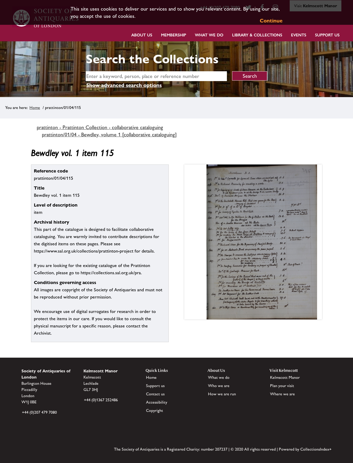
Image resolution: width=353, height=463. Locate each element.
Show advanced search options (124, 85)
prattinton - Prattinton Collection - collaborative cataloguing (100, 127)
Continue (271, 21)
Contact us (155, 393)
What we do (209, 35)
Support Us (327, 35)
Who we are (218, 385)
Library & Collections (257, 35)
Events (298, 35)
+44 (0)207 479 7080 (39, 412)
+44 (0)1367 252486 (101, 399)
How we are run (222, 393)
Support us (155, 385)
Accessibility (156, 402)
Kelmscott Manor (285, 377)
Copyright (154, 410)
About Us (141, 35)
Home (34, 107)
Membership (173, 35)
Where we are (282, 393)
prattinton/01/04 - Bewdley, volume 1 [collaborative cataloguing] (109, 134)
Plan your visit (282, 385)
